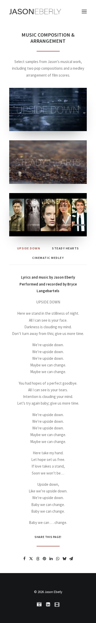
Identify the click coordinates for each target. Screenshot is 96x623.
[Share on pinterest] (44, 559)
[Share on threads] (38, 559)
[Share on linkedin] (51, 559)
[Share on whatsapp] (58, 559)
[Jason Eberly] (35, 11)
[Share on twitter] (31, 559)
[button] (84, 11)
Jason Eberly (53, 592)
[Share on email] (71, 559)
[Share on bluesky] (64, 559)
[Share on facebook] (25, 559)
